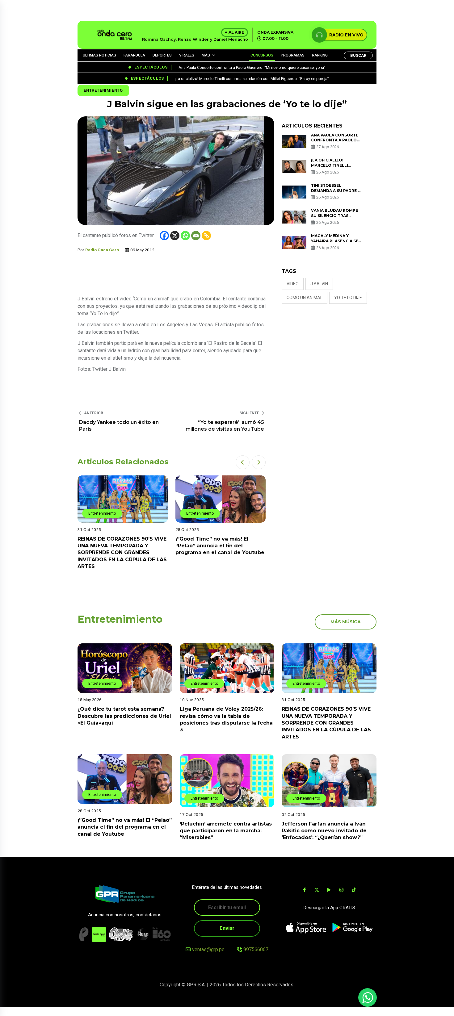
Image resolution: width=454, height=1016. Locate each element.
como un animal (304, 297)
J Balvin (319, 283)
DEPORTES (162, 55)
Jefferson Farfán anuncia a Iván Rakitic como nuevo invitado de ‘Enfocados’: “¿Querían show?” (324, 830)
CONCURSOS (261, 55)
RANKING (320, 55)
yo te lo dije (348, 297)
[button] (243, 462)
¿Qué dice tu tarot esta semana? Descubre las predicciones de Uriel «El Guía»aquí (124, 716)
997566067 (255, 949)
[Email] (195, 235)
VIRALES (186, 55)
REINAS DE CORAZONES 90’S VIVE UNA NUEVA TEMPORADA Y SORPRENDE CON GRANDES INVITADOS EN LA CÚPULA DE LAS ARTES (122, 553)
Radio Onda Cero (102, 249)
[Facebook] (164, 235)
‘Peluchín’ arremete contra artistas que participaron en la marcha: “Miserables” (226, 830)
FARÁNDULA (134, 55)
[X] (174, 235)
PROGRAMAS (293, 55)
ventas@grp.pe (208, 949)
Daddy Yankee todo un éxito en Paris (119, 425)
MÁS (206, 55)
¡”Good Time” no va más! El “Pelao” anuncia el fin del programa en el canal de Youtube (219, 546)
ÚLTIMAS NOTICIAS (99, 55)
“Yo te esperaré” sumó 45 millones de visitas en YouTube (225, 425)
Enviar (227, 928)
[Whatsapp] (185, 235)
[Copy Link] (206, 235)
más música (345, 622)
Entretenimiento (103, 90)
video (293, 283)
